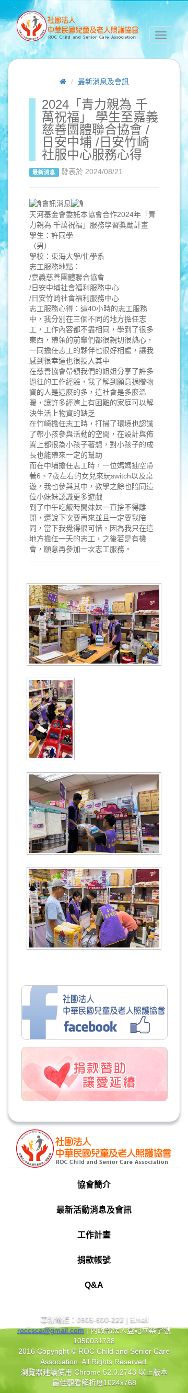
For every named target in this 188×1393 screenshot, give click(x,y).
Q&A (94, 1285)
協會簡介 (94, 1184)
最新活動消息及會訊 (94, 1209)
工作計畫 (94, 1234)
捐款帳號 (94, 1259)
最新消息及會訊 (103, 81)
